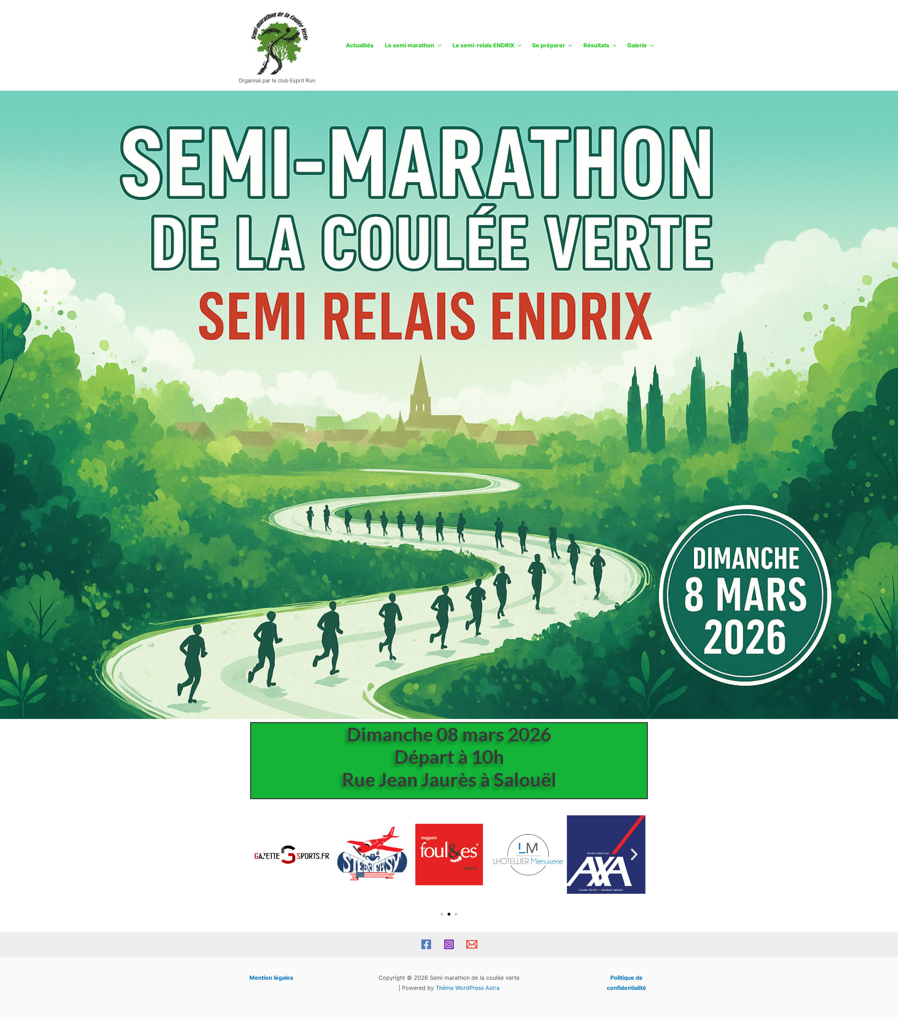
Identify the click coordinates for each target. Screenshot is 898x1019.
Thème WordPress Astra (468, 987)
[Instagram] (449, 944)
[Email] (471, 944)
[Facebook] (426, 944)
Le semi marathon (409, 45)
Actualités (360, 45)
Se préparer (548, 45)
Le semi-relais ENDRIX (483, 45)
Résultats (596, 45)
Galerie (637, 45)
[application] (437, 45)
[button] (264, 854)
